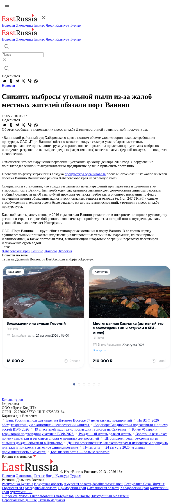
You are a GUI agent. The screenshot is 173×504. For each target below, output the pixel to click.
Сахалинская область (103, 488)
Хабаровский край (16, 251)
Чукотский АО (21, 492)
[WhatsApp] (36, 81)
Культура (62, 25)
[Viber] (29, 81)
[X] (23, 81)
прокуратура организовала (85, 174)
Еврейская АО (13, 488)
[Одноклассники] (11, 81)
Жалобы (50, 251)
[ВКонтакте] (4, 81)
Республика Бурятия (17, 484)
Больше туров (12, 399)
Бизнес (39, 25)
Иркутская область (48, 484)
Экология (65, 251)
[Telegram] (17, 81)
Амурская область (77, 484)
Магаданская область (41, 488)
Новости (8, 25)
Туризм (75, 25)
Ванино (37, 251)
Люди (50, 25)
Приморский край (72, 488)
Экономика (24, 25)
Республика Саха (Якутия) (144, 484)
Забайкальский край (107, 484)
